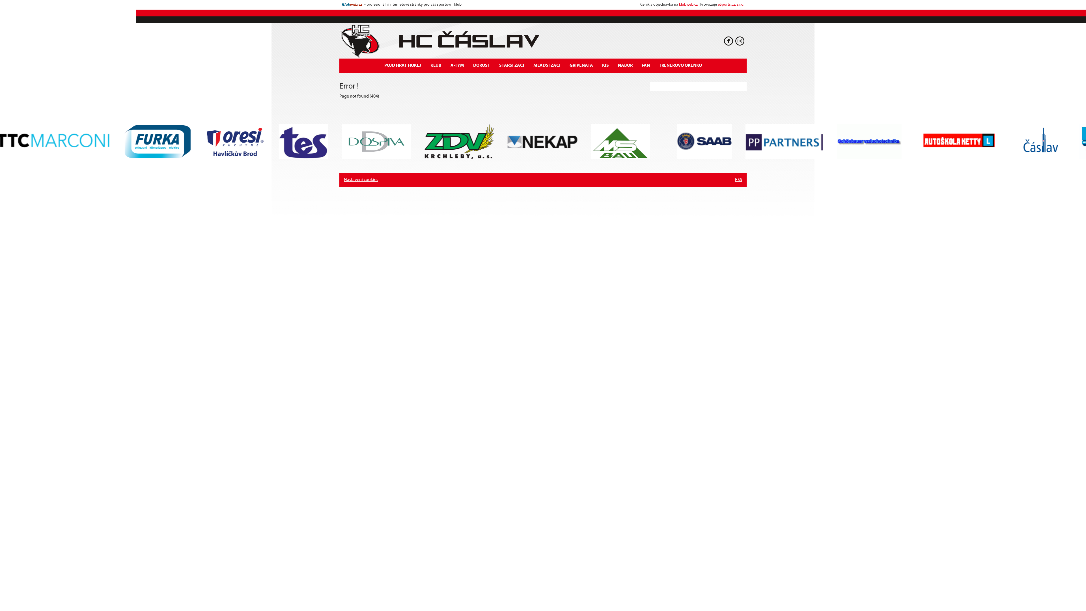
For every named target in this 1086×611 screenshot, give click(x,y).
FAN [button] (646, 65)
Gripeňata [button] (581, 65)
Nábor (625, 65)
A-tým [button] (457, 65)
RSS (738, 180)
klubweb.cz (688, 5)
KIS (605, 65)
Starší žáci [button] (511, 65)
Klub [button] (435, 65)
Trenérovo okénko (680, 65)
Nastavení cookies (361, 180)
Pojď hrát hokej (402, 65)
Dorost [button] (481, 65)
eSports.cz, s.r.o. (731, 5)
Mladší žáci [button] (547, 65)
